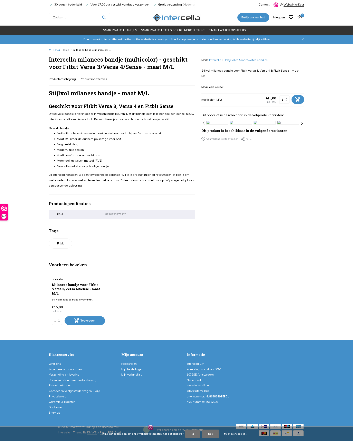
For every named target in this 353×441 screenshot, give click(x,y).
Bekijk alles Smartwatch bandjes (246, 60)
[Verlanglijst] (291, 17)
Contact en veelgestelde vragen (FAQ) (74, 391)
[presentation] (203, 123)
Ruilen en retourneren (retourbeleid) (72, 380)
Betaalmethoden (60, 385)
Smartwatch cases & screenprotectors (173, 30)
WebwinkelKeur (294, 4)
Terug (56, 49)
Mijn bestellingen (132, 369)
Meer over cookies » (235, 433)
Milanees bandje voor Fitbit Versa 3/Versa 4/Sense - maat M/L (76, 289)
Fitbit (60, 243)
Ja (192, 433)
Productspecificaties (93, 79)
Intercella (215, 60)
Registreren (129, 364)
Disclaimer (56, 407)
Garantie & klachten (62, 402)
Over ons (55, 364)
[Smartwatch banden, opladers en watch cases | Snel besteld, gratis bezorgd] (176, 17)
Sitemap (54, 412)
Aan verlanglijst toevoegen (221, 138)
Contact (264, 4)
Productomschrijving (62, 79)
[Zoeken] (104, 17)
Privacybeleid (57, 396)
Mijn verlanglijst (131, 374)
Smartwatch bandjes (120, 30)
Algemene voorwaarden (65, 369)
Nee (210, 433)
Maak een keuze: (212, 87)
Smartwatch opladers (227, 30)
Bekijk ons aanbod (253, 17)
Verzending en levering (64, 374)
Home (65, 49)
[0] (298, 17)
